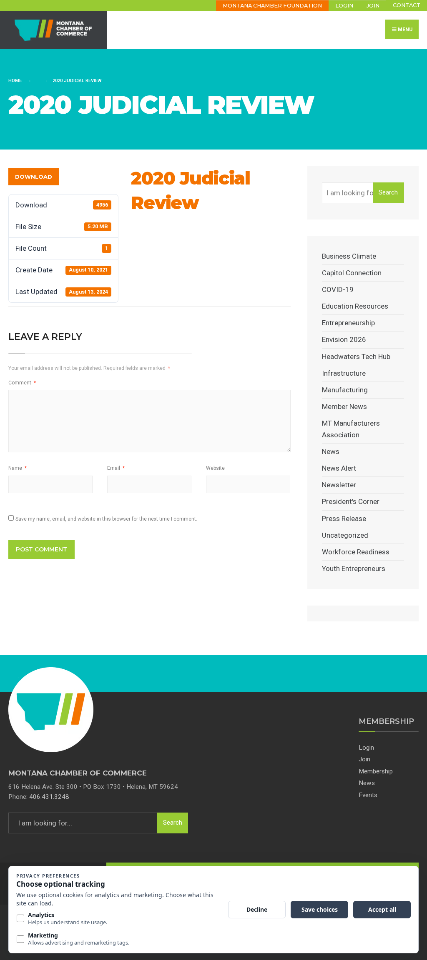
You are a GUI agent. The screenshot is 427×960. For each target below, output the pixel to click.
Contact (406, 5)
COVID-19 (338, 289)
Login (344, 5)
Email (116, 468)
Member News (344, 406)
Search (388, 192)
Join (373, 5)
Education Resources (355, 306)
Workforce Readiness (355, 552)
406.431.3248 (49, 796)
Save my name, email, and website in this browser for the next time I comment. (106, 519)
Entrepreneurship (348, 323)
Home (15, 80)
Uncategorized (345, 535)
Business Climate (349, 256)
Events (368, 795)
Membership (376, 771)
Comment (22, 383)
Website (215, 468)
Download (33, 176)
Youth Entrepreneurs (353, 568)
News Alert (339, 468)
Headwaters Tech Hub (356, 356)
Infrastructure (344, 373)
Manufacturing (345, 390)
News (330, 451)
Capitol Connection (352, 273)
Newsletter (339, 485)
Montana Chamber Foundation (272, 5)
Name (17, 468)
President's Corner (350, 501)
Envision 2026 (344, 339)
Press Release (344, 518)
